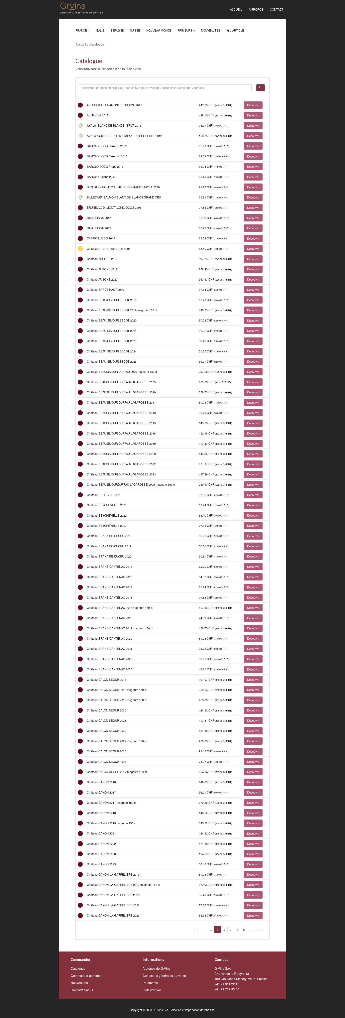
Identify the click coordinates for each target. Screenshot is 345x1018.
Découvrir (253, 105)
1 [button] (217, 929)
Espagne (117, 30)
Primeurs (185, 30)
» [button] (264, 929)
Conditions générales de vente (164, 975)
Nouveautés (210, 30)
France (81, 30)
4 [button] (237, 929)
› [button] (257, 929)
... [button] (210, 929)
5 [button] (244, 929)
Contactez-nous (82, 990)
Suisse (135, 30)
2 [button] (224, 929)
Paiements (150, 982)
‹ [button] (203, 929)
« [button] (197, 929)
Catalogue (78, 968)
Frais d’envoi (152, 990)
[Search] (260, 87)
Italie (100, 30)
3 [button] (231, 929)
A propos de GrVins (156, 968)
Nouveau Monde (158, 30)
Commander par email (86, 975)
